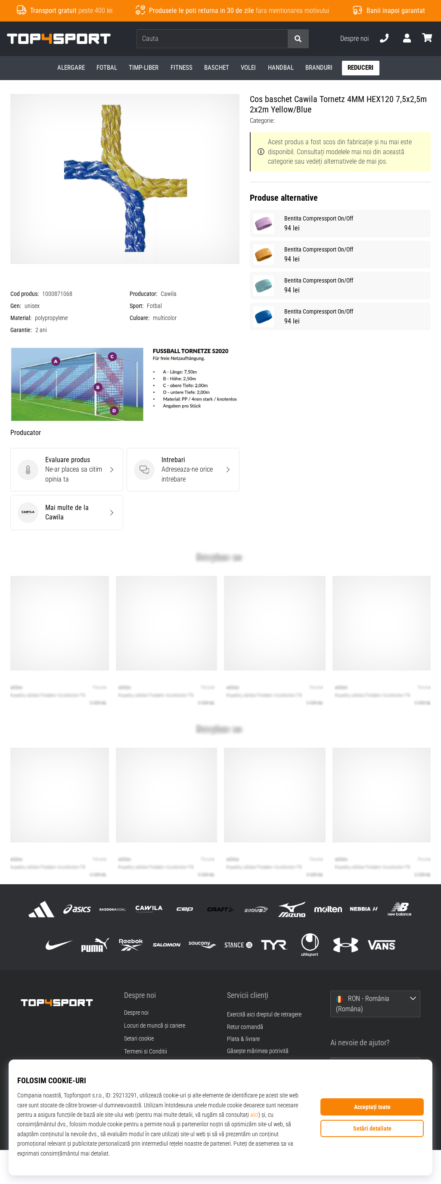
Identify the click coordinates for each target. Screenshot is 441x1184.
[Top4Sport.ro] (66, 1002)
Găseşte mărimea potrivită (258, 1051)
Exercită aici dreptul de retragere (264, 1014)
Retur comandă (245, 1027)
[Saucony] (202, 945)
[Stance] (238, 945)
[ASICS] (77, 909)
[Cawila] (149, 909)
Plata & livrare (243, 1039)
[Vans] (382, 945)
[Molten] (328, 909)
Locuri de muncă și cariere (154, 1026)
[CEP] (184, 909)
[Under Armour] (346, 945)
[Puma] (95, 945)
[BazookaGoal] (113, 909)
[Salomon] (167, 945)
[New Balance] (399, 909)
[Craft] (220, 909)
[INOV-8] (256, 909)
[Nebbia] (364, 909)
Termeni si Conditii (145, 1052)
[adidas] (41, 909)
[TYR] (274, 945)
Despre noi (354, 38)
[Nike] (59, 945)
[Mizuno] (292, 909)
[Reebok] (131, 945)
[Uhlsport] (310, 945)
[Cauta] (298, 39)
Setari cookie (139, 1039)
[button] (280, 39)
